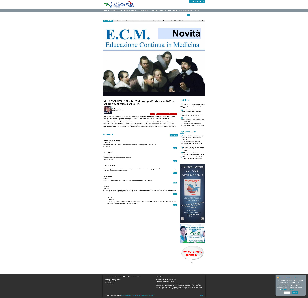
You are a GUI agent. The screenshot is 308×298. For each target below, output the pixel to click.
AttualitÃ (153, 113)
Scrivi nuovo (174, 135)
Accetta (295, 292)
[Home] (118, 4)
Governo (165, 113)
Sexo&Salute (163, 10)
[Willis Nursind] (192, 233)
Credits (201, 295)
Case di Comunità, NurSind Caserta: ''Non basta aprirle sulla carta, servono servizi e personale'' (158, 20)
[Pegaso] (192, 193)
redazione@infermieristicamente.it (129, 295)
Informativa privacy (144, 295)
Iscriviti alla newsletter (197, 1)
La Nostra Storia (172, 10)
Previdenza (154, 10)
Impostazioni (287, 292)
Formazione (158, 113)
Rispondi (175, 148)
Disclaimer (152, 295)
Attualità (106, 10)
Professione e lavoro (116, 10)
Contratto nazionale (143, 10)
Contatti (196, 10)
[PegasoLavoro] (192, 254)
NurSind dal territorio (130, 10)
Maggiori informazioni (287, 289)
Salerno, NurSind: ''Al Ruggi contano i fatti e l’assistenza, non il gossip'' (201, 20)
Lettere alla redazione (185, 10)
